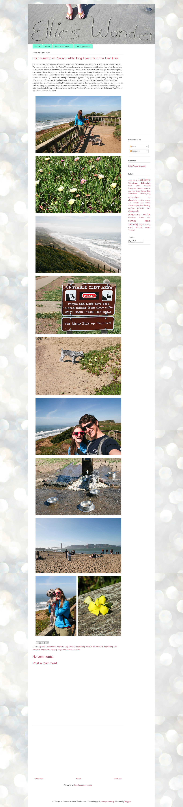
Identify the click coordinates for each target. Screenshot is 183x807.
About (47, 46)
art (149, 197)
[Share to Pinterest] (47, 642)
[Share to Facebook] (45, 642)
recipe (146, 214)
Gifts (138, 185)
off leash (77, 649)
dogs (60, 649)
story (148, 217)
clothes (141, 200)
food (141, 205)
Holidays (147, 185)
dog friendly (70, 646)
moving (140, 208)
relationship (132, 217)
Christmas (133, 182)
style (142, 224)
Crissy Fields (51, 646)
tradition (147, 225)
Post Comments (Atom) (83, 785)
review (141, 217)
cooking (147, 200)
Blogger (127, 801)
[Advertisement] (78, 750)
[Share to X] (42, 642)
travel (130, 227)
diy (142, 203)
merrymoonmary (107, 801)
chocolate (132, 200)
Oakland (143, 191)
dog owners (45, 649)
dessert (136, 202)
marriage (131, 208)
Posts (134, 146)
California (144, 180)
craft (129, 203)
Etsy (130, 185)
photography (133, 210)
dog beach (60, 646)
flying (137, 205)
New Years (136, 191)
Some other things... (63, 46)
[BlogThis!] (40, 642)
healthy (147, 205)
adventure (134, 197)
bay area (42, 646)
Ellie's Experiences (83, 46)
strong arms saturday (139, 222)
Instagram (132, 188)
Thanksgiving (145, 193)
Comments (136, 151)
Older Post (118, 778)
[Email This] (37, 642)
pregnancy (134, 214)
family (147, 202)
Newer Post (39, 778)
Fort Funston (67, 649)
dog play (54, 649)
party (148, 208)
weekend (139, 227)
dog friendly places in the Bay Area (89, 646)
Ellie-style (145, 182)
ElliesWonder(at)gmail (136, 166)
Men (129, 191)
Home (37, 46)
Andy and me (133, 180)
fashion (131, 205)
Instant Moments (144, 188)
